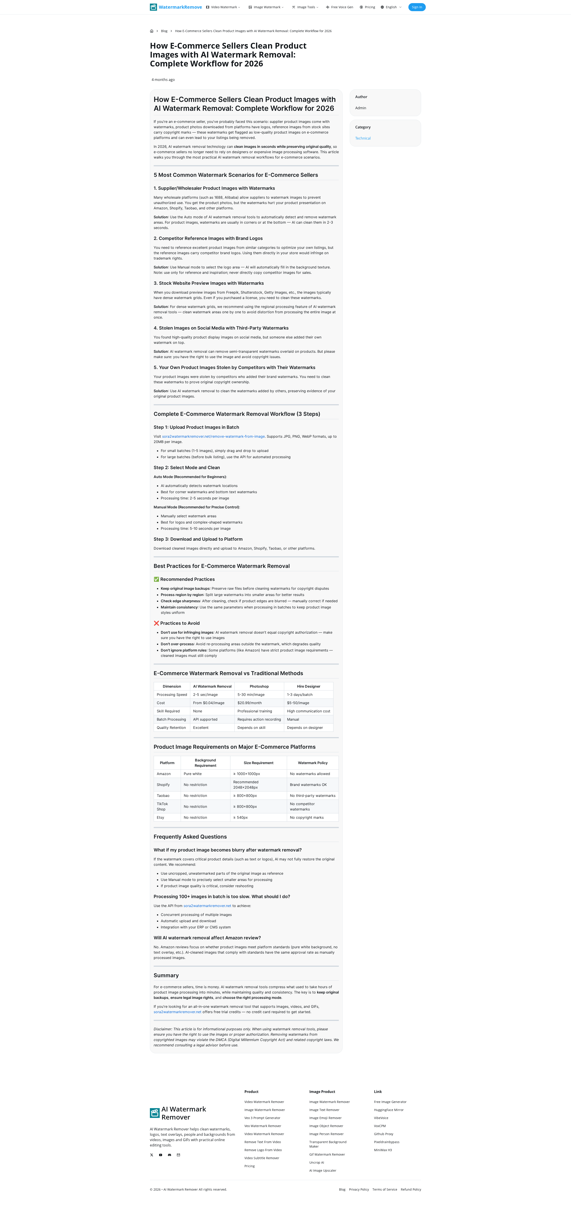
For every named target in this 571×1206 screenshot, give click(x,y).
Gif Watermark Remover (327, 1154)
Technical (363, 138)
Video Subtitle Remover (261, 1158)
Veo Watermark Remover (262, 1126)
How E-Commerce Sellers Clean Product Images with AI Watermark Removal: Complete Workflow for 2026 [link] (253, 31)
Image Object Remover (326, 1126)
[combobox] (391, 7)
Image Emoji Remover (325, 1118)
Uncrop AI (316, 1162)
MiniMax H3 (383, 1150)
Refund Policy (411, 1189)
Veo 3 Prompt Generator (262, 1118)
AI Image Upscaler (322, 1170)
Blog (164, 31)
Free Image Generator (390, 1102)
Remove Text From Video (262, 1142)
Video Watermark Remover (264, 1102)
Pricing (370, 7)
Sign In (417, 7)
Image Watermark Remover (264, 1110)
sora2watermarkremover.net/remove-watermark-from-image (213, 436)
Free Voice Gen (342, 7)
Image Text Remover (324, 1110)
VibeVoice (381, 1118)
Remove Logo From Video (263, 1150)
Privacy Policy (359, 1189)
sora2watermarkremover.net (207, 905)
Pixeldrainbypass (386, 1142)
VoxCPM (380, 1126)
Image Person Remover (326, 1134)
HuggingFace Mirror (389, 1110)
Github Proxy (383, 1134)
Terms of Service (384, 1189)
